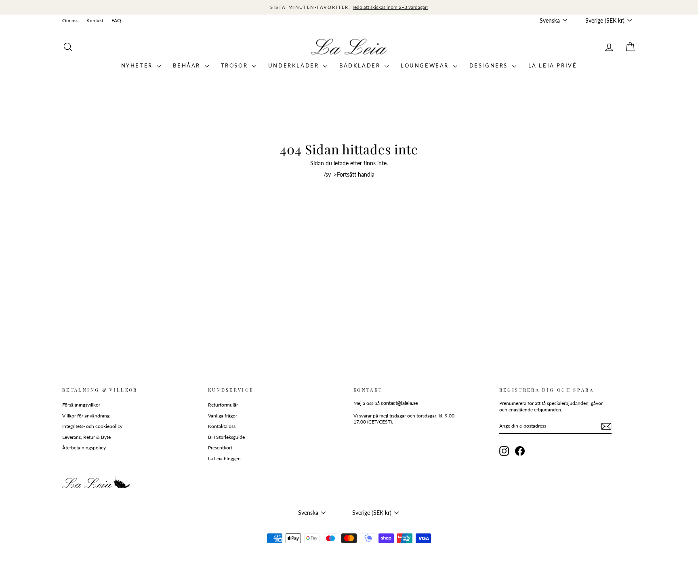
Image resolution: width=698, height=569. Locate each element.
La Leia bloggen (224, 458)
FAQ (116, 20)
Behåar (187, 65)
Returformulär (223, 405)
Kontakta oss (221, 426)
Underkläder (294, 65)
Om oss (70, 20)
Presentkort (220, 448)
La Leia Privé (552, 65)
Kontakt (94, 20)
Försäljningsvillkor (81, 405)
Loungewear (426, 65)
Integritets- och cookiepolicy (92, 426)
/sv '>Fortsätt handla (349, 174)
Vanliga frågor (222, 416)
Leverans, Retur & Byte (86, 437)
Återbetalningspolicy (84, 448)
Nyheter (138, 65)
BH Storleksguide (226, 437)
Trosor (235, 65)
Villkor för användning (85, 416)
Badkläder (361, 65)
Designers (489, 65)
